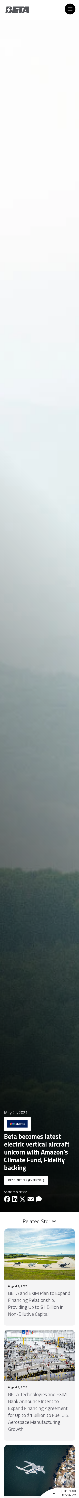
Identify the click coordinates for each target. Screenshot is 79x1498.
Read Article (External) (26, 1180)
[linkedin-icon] (14, 1199)
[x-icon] (22, 1199)
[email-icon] (31, 1199)
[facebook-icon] (7, 1199)
